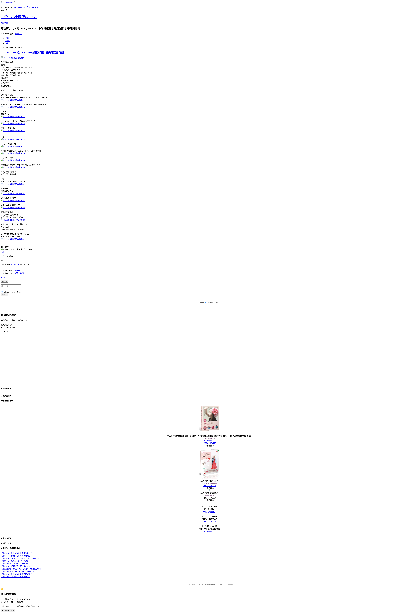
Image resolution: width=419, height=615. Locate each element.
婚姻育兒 (18, 34)
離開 (12, 611)
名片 (7, 43)
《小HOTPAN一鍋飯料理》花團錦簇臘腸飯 (17, 571)
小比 (2, 252)
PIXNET (193, 584)
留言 (18, 264)
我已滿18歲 (5, 611)
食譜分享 (17, 271)
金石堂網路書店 (209, 443)
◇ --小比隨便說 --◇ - (19, 17)
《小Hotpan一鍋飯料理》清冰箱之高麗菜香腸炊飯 (20, 558)
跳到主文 (4, 23)
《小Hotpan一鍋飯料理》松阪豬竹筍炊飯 (16, 553)
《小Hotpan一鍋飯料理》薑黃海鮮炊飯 (15, 556)
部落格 (7, 41)
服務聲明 (230, 584)
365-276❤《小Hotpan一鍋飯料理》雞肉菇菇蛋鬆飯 (34, 52)
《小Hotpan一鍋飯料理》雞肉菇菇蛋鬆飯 (16, 574)
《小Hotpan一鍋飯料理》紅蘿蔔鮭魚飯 (15, 577)
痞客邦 (13, 264)
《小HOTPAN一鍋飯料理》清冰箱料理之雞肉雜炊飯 (21, 569)
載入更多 (4, 281)
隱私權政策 (221, 584)
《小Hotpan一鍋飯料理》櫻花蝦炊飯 (15, 561)
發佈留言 (4, 294)
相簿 (7, 38)
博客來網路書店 (209, 440)
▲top (3, 277)
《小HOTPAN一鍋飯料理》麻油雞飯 (15, 564)
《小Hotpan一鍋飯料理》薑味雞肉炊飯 (15, 566)
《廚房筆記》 (19, 273)
